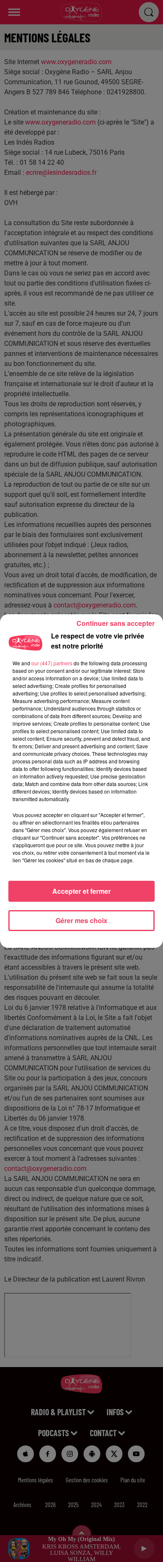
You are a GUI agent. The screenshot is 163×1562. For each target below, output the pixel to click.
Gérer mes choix (81, 920)
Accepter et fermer (81, 891)
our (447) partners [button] (51, 663)
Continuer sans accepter (115, 623)
